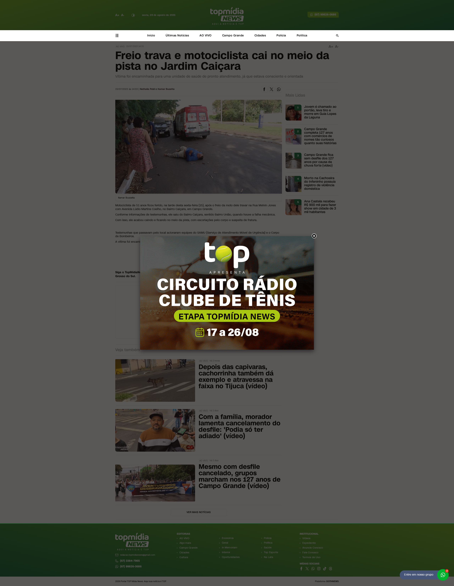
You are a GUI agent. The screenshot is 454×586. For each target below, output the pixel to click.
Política (302, 35)
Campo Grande (233, 35)
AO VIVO (206, 35)
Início (151, 35)
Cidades (260, 35)
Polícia (281, 35)
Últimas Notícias (177, 35)
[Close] (314, 236)
